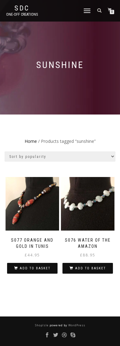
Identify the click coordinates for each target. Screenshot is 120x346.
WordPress (76, 325)
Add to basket (35, 268)
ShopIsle (42, 325)
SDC (22, 8)
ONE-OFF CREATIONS (22, 14)
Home (31, 141)
